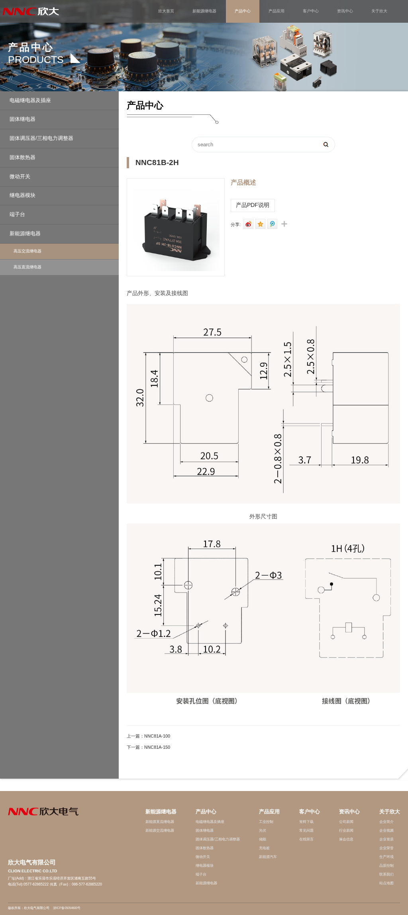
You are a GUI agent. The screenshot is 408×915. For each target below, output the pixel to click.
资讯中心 (345, 11)
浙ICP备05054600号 (66, 908)
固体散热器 (22, 157)
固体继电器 (22, 119)
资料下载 (306, 822)
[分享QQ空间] (259, 224)
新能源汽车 (268, 857)
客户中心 (311, 11)
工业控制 (266, 822)
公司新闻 (346, 822)
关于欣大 (379, 11)
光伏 (262, 830)
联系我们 (386, 874)
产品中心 (243, 11)
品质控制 (386, 866)
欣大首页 (166, 11)
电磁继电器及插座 (30, 100)
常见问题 (306, 830)
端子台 (17, 214)
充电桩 (264, 848)
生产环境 (386, 857)
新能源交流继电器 (159, 830)
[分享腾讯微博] (271, 224)
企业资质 (386, 839)
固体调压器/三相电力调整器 (41, 138)
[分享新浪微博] (247, 224)
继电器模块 (22, 195)
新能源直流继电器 (159, 822)
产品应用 (276, 11)
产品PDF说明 (252, 205)
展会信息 (346, 839)
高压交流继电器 (27, 251)
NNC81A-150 (157, 746)
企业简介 (386, 822)
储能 (262, 839)
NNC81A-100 (157, 735)
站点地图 (386, 883)
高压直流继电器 (27, 267)
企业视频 (386, 830)
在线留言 (306, 839)
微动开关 (20, 176)
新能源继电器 (204, 11)
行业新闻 (346, 830)
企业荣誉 (386, 848)
